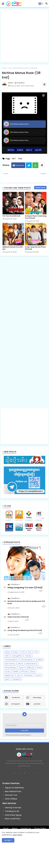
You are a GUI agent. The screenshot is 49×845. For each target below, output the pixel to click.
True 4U (38, 675)
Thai (10, 68)
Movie (39, 667)
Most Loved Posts (12, 818)
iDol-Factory (10, 664)
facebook (16, 697)
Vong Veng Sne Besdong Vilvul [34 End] (25, 630)
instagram (15, 704)
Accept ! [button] (8, 840)
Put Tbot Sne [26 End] (11, 216)
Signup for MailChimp (14, 787)
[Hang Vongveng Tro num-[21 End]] (24, 563)
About (14, 828)
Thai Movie (28, 675)
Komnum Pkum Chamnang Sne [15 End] (35, 217)
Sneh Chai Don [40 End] (18, 617)
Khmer (20, 664)
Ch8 (6, 656)
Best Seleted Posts (13, 791)
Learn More (17, 835)
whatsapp (37, 697)
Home (4, 68)
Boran (15, 652)
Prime (33, 671)
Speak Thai (9, 675)
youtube (37, 704)
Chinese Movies (27, 660)
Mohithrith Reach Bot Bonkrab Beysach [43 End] (26, 602)
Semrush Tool (11, 795)
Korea (21, 667)
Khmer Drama (31, 664)
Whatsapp (35, 165)
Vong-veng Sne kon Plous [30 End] (35, 248)
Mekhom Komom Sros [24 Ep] (13, 248)
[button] (46, 3)
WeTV (7, 679)
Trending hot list (12, 811)
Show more (40, 187)
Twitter (29, 165)
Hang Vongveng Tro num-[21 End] (25, 587)
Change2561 (17, 656)
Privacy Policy (40, 828)
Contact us (26, 828)
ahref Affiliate (11, 799)
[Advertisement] (24, 36)
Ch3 (23, 652)
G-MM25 (39, 660)
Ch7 (14, 159)
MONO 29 (30, 667)
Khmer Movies (10, 667)
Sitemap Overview (13, 807)
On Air (7, 671)
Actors (7, 652)
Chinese (28, 656)
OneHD (15, 671)
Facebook (20, 165)
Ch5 (29, 652)
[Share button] (42, 165)
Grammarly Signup (13, 815)
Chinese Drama (11, 660)
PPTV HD (24, 671)
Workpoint (16, 679)
